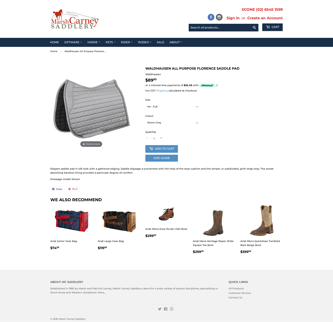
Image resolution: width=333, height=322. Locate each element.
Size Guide (161, 158)
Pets (110, 42)
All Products (236, 288)
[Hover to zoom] (91, 107)
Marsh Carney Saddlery (72, 318)
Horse (92, 42)
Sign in (233, 18)
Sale (160, 42)
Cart (275, 27)
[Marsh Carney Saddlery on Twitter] (159, 309)
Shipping (162, 90)
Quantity (150, 131)
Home (54, 42)
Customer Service (240, 293)
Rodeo (144, 42)
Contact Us (235, 297)
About (174, 42)
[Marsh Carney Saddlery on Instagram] (171, 309)
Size (147, 99)
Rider (126, 42)
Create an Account (265, 18)
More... (102, 292)
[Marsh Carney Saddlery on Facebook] (166, 309)
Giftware (72, 42)
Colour (149, 116)
